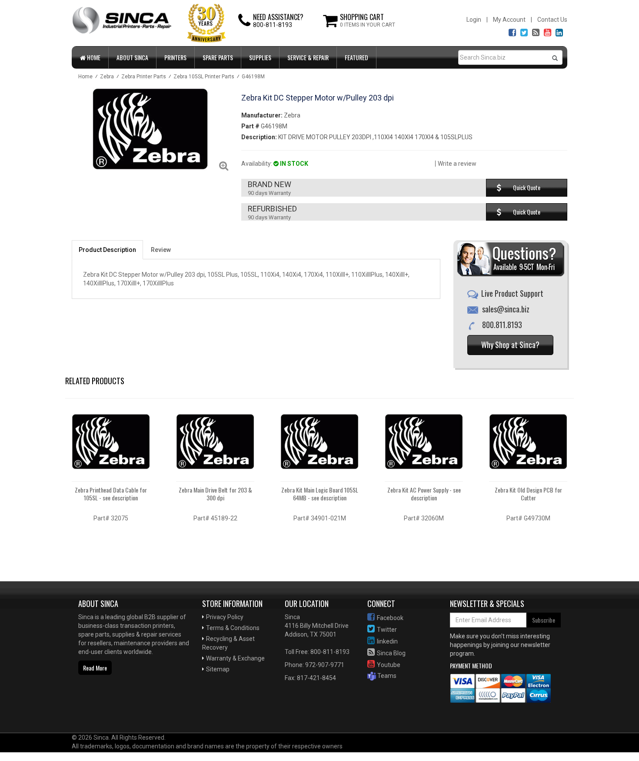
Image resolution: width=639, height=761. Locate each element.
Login (473, 19)
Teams (386, 675)
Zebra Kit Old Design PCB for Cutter (528, 493)
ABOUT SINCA (132, 57)
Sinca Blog (391, 653)
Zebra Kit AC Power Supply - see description (424, 493)
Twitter (387, 629)
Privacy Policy (224, 616)
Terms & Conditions (233, 627)
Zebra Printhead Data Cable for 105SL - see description (111, 493)
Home (93, 57)
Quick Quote (526, 187)
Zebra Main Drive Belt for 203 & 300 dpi (215, 493)
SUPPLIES (260, 57)
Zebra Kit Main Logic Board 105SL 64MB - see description (319, 493)
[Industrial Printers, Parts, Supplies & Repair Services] (100, 705)
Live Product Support (512, 293)
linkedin (387, 641)
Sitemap (218, 669)
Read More (95, 667)
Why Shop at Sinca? (510, 344)
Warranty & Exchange (235, 658)
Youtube (388, 664)
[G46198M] (150, 129)
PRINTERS (175, 57)
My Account (509, 19)
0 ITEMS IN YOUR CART (367, 25)
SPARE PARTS (218, 57)
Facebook (390, 617)
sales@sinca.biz (505, 309)
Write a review (457, 163)
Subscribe (543, 619)
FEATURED (356, 57)
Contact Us (552, 19)
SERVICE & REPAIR (308, 57)
